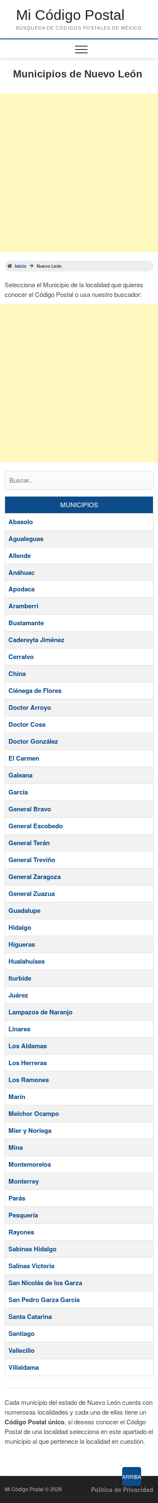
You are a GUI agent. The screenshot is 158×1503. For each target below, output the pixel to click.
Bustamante (26, 622)
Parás (16, 1198)
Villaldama (23, 1367)
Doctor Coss (27, 724)
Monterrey (23, 1181)
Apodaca (21, 589)
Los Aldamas (27, 1045)
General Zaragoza (34, 876)
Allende (19, 555)
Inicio (20, 266)
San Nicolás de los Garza (45, 1282)
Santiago (21, 1333)
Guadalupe (24, 910)
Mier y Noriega (29, 1130)
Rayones (21, 1231)
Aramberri (23, 605)
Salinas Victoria (31, 1265)
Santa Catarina (30, 1316)
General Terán (29, 842)
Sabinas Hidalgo (32, 1248)
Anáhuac (21, 572)
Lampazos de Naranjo (40, 1012)
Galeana (20, 775)
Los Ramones (28, 1079)
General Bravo (29, 808)
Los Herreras (27, 1062)
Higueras (21, 944)
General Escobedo (35, 825)
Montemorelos (29, 1164)
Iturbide (19, 978)
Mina (15, 1147)
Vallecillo (21, 1350)
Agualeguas (25, 538)
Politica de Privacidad (122, 1489)
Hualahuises (26, 961)
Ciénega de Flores (35, 690)
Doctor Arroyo (29, 707)
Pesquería (23, 1215)
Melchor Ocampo (33, 1113)
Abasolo (20, 521)
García (18, 792)
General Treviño (31, 859)
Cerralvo (21, 656)
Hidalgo (19, 927)
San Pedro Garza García (44, 1299)
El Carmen (23, 758)
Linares (19, 1028)
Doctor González (33, 741)
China (17, 673)
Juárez (18, 995)
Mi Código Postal (70, 15)
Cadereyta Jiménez (36, 639)
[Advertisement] (79, 172)
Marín (16, 1096)
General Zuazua (31, 893)
